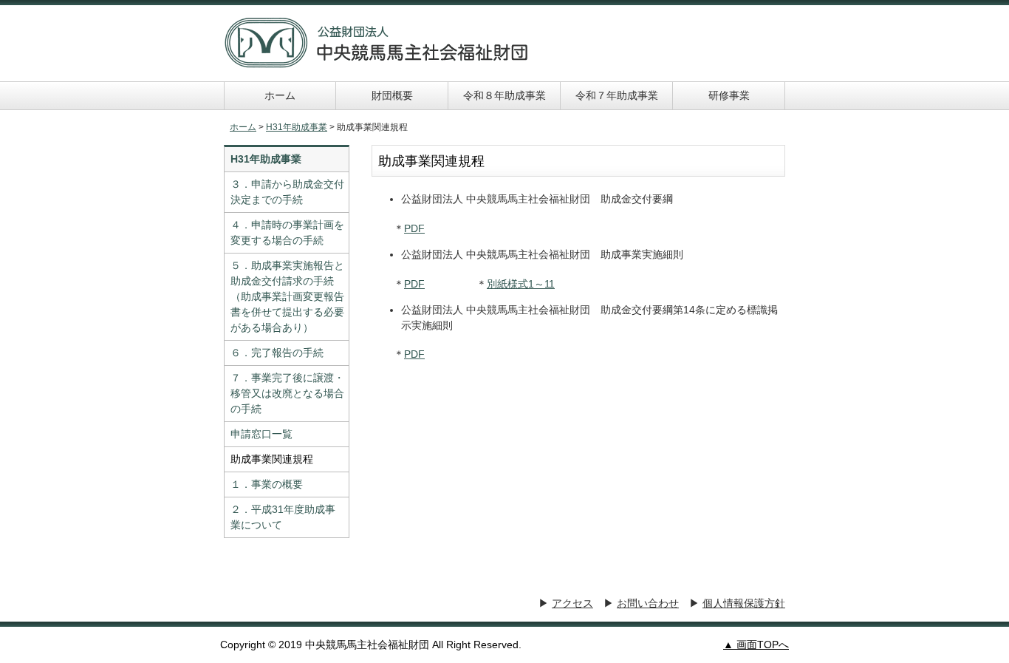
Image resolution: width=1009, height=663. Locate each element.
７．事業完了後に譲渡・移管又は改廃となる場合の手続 (287, 393)
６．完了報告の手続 (277, 352)
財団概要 (392, 95)
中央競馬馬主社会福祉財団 (377, 42)
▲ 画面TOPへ (756, 644)
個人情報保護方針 (743, 603)
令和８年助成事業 (504, 95)
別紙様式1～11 (521, 284)
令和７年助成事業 (616, 95)
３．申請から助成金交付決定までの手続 (287, 191)
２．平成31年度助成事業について (282, 517)
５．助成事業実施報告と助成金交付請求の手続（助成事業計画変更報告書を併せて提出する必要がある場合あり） (287, 296)
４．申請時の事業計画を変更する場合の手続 (287, 232)
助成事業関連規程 (271, 459)
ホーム (279, 95)
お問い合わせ (648, 603)
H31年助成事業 (296, 127)
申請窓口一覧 (261, 434)
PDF (414, 228)
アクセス (572, 603)
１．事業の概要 (266, 484)
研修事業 (729, 95)
